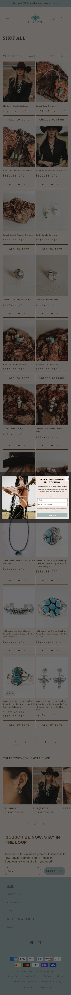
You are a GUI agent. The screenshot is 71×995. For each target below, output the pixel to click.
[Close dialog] (66, 479)
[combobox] (40, 504)
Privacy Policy (54, 511)
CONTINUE (52, 515)
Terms (59, 511)
